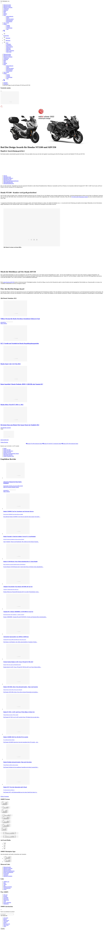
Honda (4, 448)
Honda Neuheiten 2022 (8, 456)
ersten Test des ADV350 (8, 282)
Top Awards (6, 22)
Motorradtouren (9, 16)
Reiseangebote (9, 20)
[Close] (1, 909)
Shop (4, 12)
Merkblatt (8, 48)
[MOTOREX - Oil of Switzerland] (5, 804)
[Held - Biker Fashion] (5, 812)
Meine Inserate (9, 46)
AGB (4, 901)
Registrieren (9, 45)
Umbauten (5, 874)
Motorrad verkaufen (7, 7)
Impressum (5, 898)
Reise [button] (4, 15)
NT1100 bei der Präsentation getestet (79, 196)
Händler (5, 13)
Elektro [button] (5, 24)
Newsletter (5, 897)
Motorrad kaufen (7, 4)
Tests (7, 29)
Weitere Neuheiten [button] (5, 796)
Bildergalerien (6, 920)
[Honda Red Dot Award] (31, 246)
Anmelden (8, 44)
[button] (4, 30)
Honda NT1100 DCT (8, 451)
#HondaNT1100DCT (8, 178)
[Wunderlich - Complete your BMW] (9, 837)
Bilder (4, 11)
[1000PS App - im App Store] (7, 858)
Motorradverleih (6, 923)
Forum (4, 889)
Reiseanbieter (9, 21)
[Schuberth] (6, 819)
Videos (5, 884)
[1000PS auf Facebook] (4, 846)
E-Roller (8, 26)
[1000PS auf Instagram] (4, 848)
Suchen (2, 928)
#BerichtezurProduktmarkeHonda (10, 180)
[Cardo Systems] (6, 826)
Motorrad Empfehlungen (8, 871)
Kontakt (5, 896)
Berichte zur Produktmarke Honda (11, 453)
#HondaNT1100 (7, 177)
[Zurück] (1, 795)
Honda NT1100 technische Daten (34, 443)
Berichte (5, 919)
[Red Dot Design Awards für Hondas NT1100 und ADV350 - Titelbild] (46, 143)
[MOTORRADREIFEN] (5, 808)
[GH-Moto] (7, 815)
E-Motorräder (9, 28)
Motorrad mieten (10, 19)
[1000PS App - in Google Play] (7, 861)
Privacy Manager (7, 902)
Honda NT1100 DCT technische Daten (52, 443)
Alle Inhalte (5, 917)
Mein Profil (8, 51)
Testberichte (6, 8)
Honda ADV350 (7, 452)
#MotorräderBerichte (8, 182)
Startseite (5, 82)
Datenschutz (6, 899)
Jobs (4, 885)
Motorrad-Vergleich (7, 876)
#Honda (5, 175)
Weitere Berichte (4, 442)
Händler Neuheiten (7, 886)
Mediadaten (6, 903)
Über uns (5, 894)
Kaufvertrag (6, 873)
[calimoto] (6, 822)
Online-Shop (5, 925)
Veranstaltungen (7, 888)
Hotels (7, 17)
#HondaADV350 (7, 179)
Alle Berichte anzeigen (6, 427)
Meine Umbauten (10, 50)
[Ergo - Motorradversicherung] (9, 834)
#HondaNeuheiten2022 (8, 183)
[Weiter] (3, 795)
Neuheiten (5, 10)
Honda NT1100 (6, 449)
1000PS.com (6, 881)
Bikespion (8, 49)
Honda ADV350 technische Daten (70, 443)
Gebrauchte (5, 921)
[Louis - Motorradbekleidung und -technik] (4, 830)
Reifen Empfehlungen (8, 872)
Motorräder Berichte (7, 454)
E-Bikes (8, 25)
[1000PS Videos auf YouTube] (4, 843)
